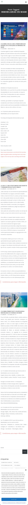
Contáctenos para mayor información (14, 282)
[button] (26, 470)
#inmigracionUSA (6, 462)
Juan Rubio (4, 48)
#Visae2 (16, 462)
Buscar (2, 447)
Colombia (17, 465)
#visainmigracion (6, 465)
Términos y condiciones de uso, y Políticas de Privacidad (14, 502)
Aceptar (14, 499)
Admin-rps (4, 188)
